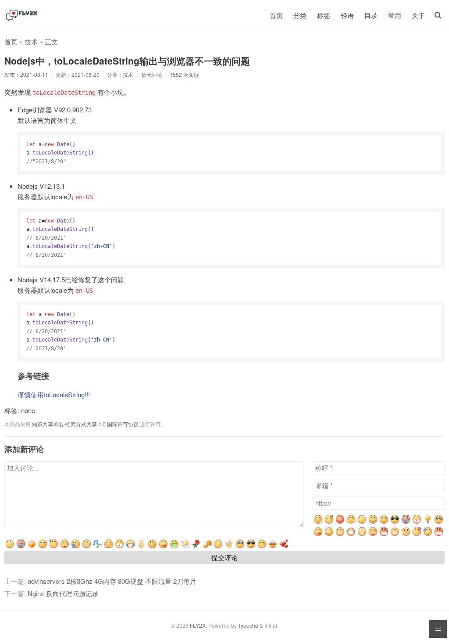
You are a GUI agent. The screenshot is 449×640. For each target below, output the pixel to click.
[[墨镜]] (251, 546)
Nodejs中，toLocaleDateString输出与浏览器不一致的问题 (127, 60)
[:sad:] (394, 534)
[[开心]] (119, 546)
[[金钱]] (207, 546)
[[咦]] (9, 546)
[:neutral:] (329, 522)
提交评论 (224, 557)
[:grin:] (416, 522)
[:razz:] (318, 534)
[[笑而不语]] (152, 546)
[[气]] (438, 534)
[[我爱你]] (229, 546)
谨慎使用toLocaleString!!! (54, 394)
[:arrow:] (351, 522)
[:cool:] (394, 522)
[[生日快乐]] (272, 546)
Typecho (248, 625)
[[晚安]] (185, 546)
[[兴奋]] (108, 546)
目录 (371, 15)
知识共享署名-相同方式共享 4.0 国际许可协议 (85, 424)
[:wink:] (340, 534)
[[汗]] (427, 534)
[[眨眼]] (86, 546)
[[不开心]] (42, 546)
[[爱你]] (196, 546)
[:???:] (383, 522)
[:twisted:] (340, 522)
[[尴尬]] (53, 546)
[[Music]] (97, 546)
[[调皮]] (163, 546)
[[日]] (31, 546)
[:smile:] (372, 522)
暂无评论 (151, 74)
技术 (31, 41)
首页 (276, 15)
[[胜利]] (141, 546)
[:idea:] (427, 522)
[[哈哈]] (64, 546)
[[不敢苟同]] (262, 546)
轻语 (347, 15)
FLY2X (198, 625)
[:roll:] (329, 534)
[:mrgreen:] (318, 522)
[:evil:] (405, 522)
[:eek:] (361, 534)
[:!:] (405, 534)
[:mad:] (383, 534)
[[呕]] (174, 546)
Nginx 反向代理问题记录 (63, 593)
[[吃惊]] (130, 546)
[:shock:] (361, 522)
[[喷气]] (20, 546)
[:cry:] (351, 534)
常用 (394, 15)
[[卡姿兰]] (240, 546)
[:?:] (416, 534)
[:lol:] (372, 534)
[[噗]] (75, 546)
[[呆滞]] (218, 546)
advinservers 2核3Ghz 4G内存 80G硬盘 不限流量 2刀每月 (112, 581)
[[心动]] (283, 546)
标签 (323, 15)
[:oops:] (438, 522)
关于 (418, 15)
